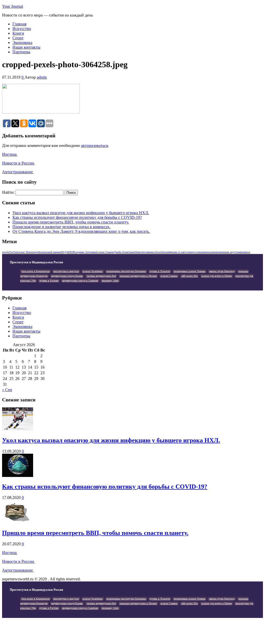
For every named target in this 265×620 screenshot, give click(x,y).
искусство (195, 252)
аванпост (151, 252)
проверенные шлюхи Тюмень (189, 271)
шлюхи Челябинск (93, 271)
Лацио (131, 252)
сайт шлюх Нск (189, 275)
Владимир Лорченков (85, 252)
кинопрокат (207, 252)
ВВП (70, 252)
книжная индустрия (230, 252)
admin (42, 77)
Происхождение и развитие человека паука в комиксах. (61, 227)
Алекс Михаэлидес (28, 252)
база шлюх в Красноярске (35, 271)
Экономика (22, 42)
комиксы (245, 252)
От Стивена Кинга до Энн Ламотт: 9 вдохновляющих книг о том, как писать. (81, 231)
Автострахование (18, 172)
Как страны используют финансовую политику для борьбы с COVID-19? (77, 217)
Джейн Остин (121, 252)
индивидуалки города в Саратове (80, 280)
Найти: (8, 192)
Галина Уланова (105, 252)
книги (217, 252)
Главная (19, 24)
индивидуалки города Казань (67, 275)
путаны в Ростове (48, 280)
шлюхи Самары (169, 275)
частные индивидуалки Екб (101, 275)
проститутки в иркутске (66, 271)
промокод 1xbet (110, 280)
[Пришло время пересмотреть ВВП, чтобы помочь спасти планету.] (17, 522)
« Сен (7, 389)
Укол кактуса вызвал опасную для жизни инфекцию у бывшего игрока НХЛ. (80, 213)
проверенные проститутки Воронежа (126, 271)
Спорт (18, 38)
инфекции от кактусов (178, 252)
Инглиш (10, 154)
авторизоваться (94, 145)
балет (159, 252)
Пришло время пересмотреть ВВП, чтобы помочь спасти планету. (70, 222)
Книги (18, 33)
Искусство (21, 28)
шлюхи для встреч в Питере (216, 275)
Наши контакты (26, 47)
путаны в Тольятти (160, 271)
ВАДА (64, 252)
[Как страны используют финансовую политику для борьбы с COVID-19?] (17, 475)
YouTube (13, 252)
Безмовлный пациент (50, 252)
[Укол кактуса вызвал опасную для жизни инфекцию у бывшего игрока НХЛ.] (17, 429)
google (5, 252)
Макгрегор (141, 252)
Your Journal (12, 6)
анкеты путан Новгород (222, 271)
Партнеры (21, 52)
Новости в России (18, 163)
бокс (164, 252)
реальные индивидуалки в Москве (138, 275)
